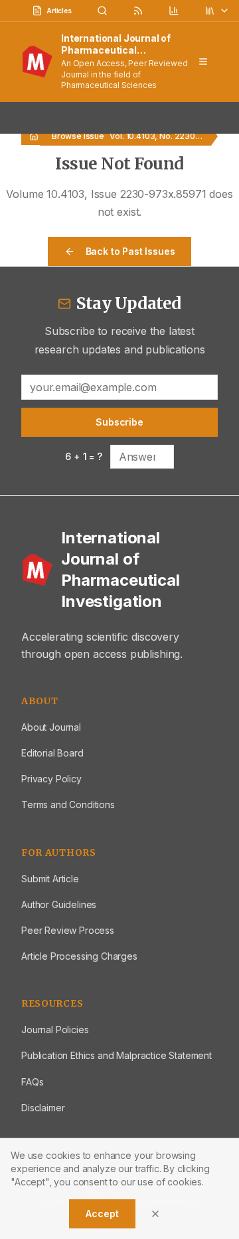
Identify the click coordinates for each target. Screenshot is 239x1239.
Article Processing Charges (79, 956)
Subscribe (119, 422)
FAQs (32, 1081)
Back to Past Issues (130, 251)
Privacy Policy (51, 778)
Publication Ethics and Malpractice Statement (116, 1055)
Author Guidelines (58, 904)
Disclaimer (42, 1107)
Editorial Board (52, 752)
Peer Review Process (67, 930)
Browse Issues (80, 136)
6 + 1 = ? (83, 456)
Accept (102, 1213)
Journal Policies (54, 1029)
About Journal (51, 727)
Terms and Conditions (68, 804)
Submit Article (50, 878)
